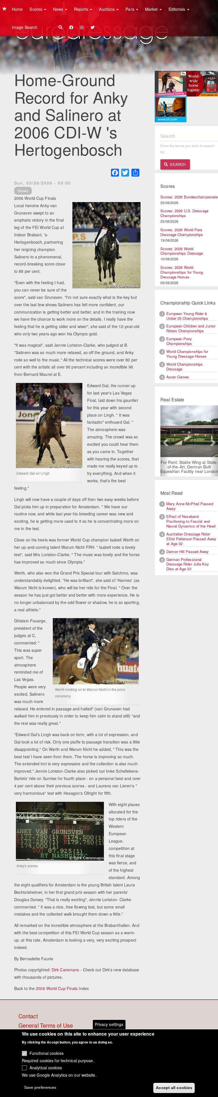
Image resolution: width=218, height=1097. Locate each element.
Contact (28, 1016)
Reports (82, 9)
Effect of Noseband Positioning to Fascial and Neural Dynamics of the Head (190, 521)
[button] (164, 440)
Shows (23, 190)
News (58, 9)
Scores (36, 9)
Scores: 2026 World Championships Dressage (181, 251)
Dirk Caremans (65, 969)
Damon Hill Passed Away (187, 551)
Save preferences (40, 1087)
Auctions (107, 9)
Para (130, 9)
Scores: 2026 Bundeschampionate (189, 197)
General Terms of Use (45, 1025)
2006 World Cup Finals (56, 988)
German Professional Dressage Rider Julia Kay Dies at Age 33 (187, 564)
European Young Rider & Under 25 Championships (187, 316)
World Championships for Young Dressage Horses (187, 354)
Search (177, 164)
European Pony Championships (179, 341)
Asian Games (177, 377)
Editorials (177, 9)
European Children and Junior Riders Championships (190, 328)
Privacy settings (109, 1024)
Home (17, 9)
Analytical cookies (46, 1067)
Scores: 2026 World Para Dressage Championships (181, 232)
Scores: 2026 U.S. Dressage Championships (184, 213)
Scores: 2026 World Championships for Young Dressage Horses (181, 272)
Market (152, 9)
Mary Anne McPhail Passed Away (189, 506)
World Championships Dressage (184, 366)
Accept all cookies (174, 1087)
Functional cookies (47, 1053)
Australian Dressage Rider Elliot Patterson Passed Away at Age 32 (191, 538)
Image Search (24, 27)
